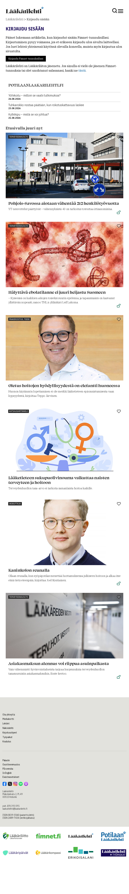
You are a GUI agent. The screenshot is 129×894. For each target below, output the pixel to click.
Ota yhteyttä (9, 714)
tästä (82, 70)
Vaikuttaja (15, 503)
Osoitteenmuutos (11, 764)
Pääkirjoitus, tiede (19, 319)
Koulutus (7, 741)
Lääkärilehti (14, 19)
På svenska (8, 768)
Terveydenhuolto (18, 136)
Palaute (6, 760)
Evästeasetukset (11, 776)
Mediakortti (8, 718)
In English (7, 772)
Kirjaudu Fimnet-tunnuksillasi (25, 58)
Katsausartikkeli (18, 411)
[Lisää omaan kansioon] (119, 137)
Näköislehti (8, 728)
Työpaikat (7, 737)
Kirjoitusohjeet (10, 732)
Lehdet (6, 723)
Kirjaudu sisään (38, 19)
